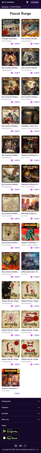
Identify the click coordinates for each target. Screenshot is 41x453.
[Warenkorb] (27, 2)
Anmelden (34, 2)
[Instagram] (25, 446)
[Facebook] (16, 446)
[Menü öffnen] (3, 2)
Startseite (5, 7)
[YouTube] (20, 446)
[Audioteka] (9, 2)
